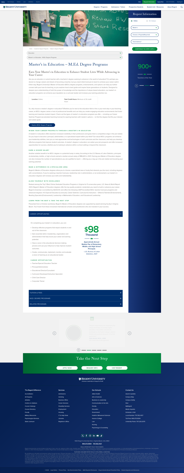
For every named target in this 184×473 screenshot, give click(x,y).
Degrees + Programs (100, 7)
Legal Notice (53, 470)
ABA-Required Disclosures (90, 470)
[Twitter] (82, 435)
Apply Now (160, 2)
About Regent (172, 7)
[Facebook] (86, 435)
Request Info (92, 368)
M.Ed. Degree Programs (40, 298)
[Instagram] (90, 435)
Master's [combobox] (135, 27)
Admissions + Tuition (118, 7)
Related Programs (38, 304)
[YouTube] (97, 435)
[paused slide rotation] (136, 85)
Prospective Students (136, 7)
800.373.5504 (170, 2)
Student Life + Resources (155, 7)
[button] (76, 214)
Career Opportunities (39, 214)
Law (24, 2)
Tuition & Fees (36, 293)
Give (139, 2)
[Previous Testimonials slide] (54, 333)
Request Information (149, 2)
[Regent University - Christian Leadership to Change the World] (92, 379)
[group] (144, 69)
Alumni (38, 2)
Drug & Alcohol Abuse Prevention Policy (109, 470)
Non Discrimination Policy (74, 470)
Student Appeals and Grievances (130, 470)
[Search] (181, 7)
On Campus (11, 2)
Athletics (30, 2)
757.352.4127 (97, 443)
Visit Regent (117, 368)
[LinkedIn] (94, 435)
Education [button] (31, 53)
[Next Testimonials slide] (129, 333)
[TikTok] (101, 435)
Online (18, 2)
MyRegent (180, 2)
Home (3, 2)
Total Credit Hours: (70, 99)
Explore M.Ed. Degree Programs (42, 125)
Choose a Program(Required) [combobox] (141, 35)
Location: (35, 99)
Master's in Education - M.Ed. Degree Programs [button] (42, 57)
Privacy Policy (62, 470)
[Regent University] (15, 7)
